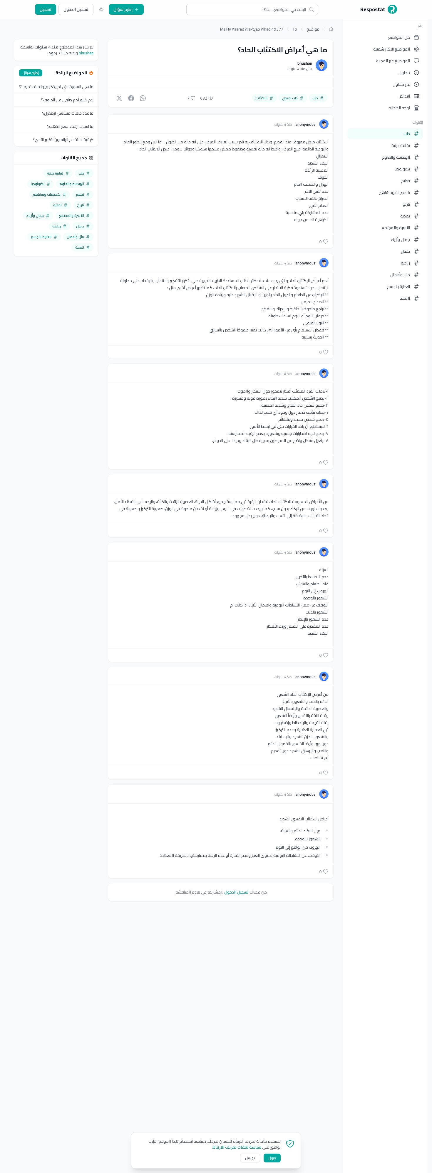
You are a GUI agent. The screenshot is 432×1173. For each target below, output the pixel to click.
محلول (404, 72)
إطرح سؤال (123, 9)
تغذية (405, 216)
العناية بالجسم (398, 286)
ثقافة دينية (400, 145)
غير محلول (401, 84)
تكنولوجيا (402, 169)
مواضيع (313, 29)
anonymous (305, 124)
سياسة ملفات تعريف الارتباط (236, 1147)
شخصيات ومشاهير (394, 192)
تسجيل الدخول (75, 9)
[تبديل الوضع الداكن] (101, 9)
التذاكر (405, 96)
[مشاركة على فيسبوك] (131, 98)
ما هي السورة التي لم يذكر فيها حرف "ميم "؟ (56, 87)
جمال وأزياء (400, 239)
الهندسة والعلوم (396, 157)
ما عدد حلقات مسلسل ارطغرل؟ (67, 113)
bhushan (304, 63)
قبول (272, 1157)
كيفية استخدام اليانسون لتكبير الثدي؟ (63, 139)
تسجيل (45, 9)
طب (406, 134)
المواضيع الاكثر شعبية (391, 49)
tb (295, 29)
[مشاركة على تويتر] (119, 98)
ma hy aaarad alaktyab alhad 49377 (251, 29)
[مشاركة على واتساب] (143, 98)
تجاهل (250, 1157)
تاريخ (406, 204)
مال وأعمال (400, 275)
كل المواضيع (399, 37)
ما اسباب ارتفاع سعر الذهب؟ (70, 126)
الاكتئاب (261, 98)
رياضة (405, 263)
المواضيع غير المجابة (393, 61)
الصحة (405, 298)
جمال (405, 251)
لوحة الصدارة (399, 108)
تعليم (405, 181)
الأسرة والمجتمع (396, 228)
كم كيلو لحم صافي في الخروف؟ (67, 100)
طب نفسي (290, 98)
